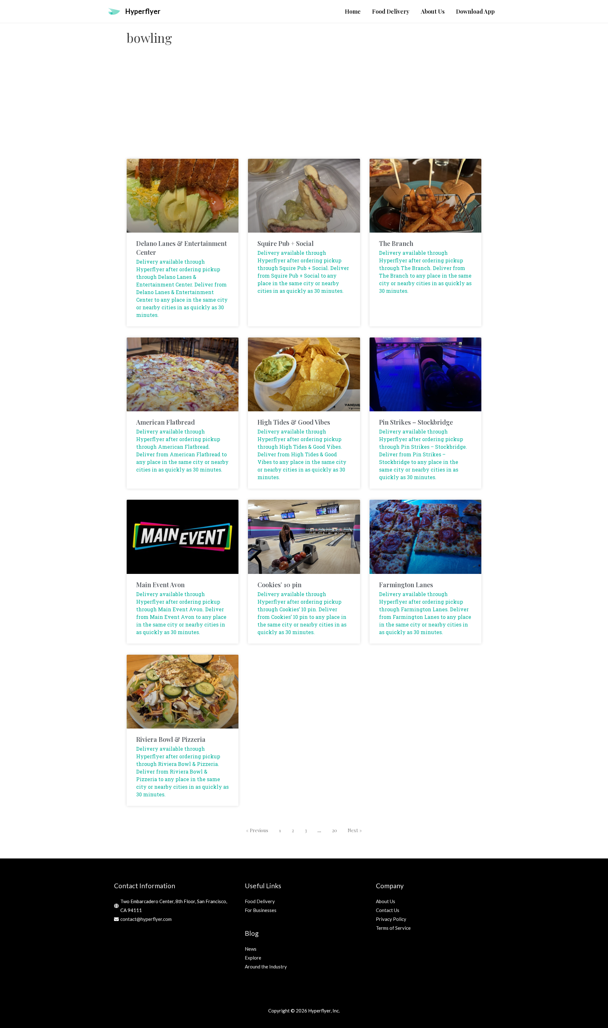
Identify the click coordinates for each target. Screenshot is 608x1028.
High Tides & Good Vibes (293, 422)
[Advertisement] (304, 108)
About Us (385, 901)
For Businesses (260, 910)
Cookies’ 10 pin (279, 584)
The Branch (396, 243)
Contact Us (387, 910)
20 (334, 830)
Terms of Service (393, 928)
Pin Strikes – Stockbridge (416, 422)
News (250, 949)
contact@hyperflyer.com (146, 919)
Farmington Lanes (406, 584)
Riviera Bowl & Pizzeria (171, 739)
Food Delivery (260, 901)
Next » (355, 830)
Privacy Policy (391, 919)
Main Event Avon (160, 584)
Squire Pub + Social (285, 243)
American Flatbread (165, 422)
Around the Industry (266, 966)
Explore (253, 958)
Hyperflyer (143, 11)
